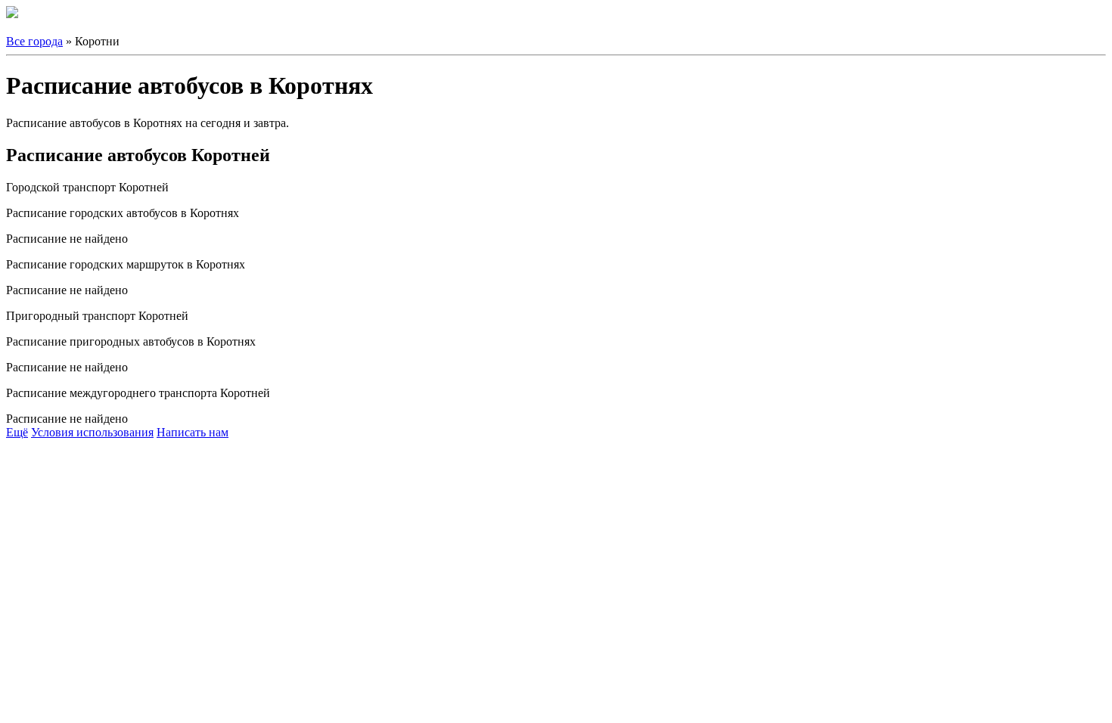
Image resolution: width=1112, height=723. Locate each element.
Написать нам (192, 432)
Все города (34, 41)
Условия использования (92, 432)
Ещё (17, 432)
